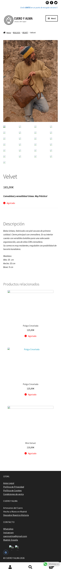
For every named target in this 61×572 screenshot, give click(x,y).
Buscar (30, 567)
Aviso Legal (8, 483)
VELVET (25, 32)
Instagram (8, 532)
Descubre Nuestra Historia (16, 515)
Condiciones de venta (13, 494)
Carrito (47, 565)
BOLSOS (16, 32)
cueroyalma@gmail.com (15, 536)
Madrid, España (10, 539)
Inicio (9, 32)
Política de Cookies (12, 490)
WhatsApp (8, 528)
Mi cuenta (10, 567)
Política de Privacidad (13, 486)
